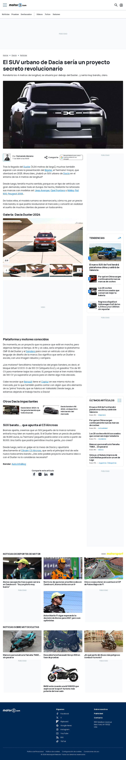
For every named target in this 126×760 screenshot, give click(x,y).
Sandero (30, 351)
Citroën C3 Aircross (31, 450)
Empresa (101, 415)
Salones (56, 14)
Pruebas (15, 14)
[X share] (40, 474)
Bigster (48, 170)
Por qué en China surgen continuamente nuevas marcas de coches (104, 423)
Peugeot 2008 (15, 193)
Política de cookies (53, 752)
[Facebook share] (34, 474)
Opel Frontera (58, 190)
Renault (28, 381)
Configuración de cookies (72, 752)
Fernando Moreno (24, 156)
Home (5, 55)
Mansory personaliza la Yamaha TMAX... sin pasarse (104, 445)
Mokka (70, 190)
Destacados (26, 14)
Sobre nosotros (101, 709)
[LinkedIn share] (45, 474)
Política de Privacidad (35, 752)
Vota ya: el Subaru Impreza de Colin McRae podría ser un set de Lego (104, 457)
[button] (6, 270)
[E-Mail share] (51, 474)
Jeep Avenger (42, 190)
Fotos (47, 14)
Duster (27, 166)
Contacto (98, 718)
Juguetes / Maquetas (108, 463)
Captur (45, 381)
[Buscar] (116, 5)
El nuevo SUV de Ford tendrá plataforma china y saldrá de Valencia (102, 409)
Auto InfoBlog (19, 464)
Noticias (5, 14)
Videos (40, 14)
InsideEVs (102, 439)
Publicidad (98, 713)
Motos (100, 450)
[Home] (18, 5)
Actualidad (102, 428)
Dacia (14, 55)
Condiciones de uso (91, 752)
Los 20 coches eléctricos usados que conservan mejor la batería (104, 434)
